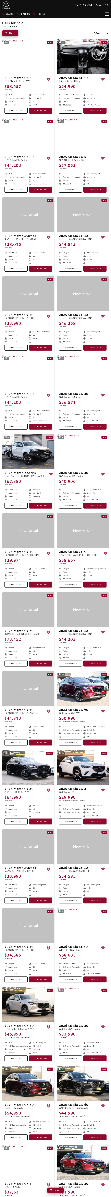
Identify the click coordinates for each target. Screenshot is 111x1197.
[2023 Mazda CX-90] (83, 688)
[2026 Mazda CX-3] (28, 1162)
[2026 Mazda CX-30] (28, 135)
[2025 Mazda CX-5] (28, 56)
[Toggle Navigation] (107, 14)
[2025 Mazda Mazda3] (28, 214)
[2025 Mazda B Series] (28, 451)
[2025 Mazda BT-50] (83, 56)
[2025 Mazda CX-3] (83, 767)
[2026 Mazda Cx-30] (28, 293)
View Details (16, 111)
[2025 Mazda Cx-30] (83, 214)
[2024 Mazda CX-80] (28, 1083)
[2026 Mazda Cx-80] (28, 767)
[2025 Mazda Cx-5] (83, 530)
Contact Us (40, 111)
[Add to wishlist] (48, 79)
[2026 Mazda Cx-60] (28, 609)
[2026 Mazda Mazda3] (28, 846)
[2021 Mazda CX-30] (83, 1162)
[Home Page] (6, 5)
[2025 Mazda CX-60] (28, 1004)
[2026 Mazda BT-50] (83, 925)
